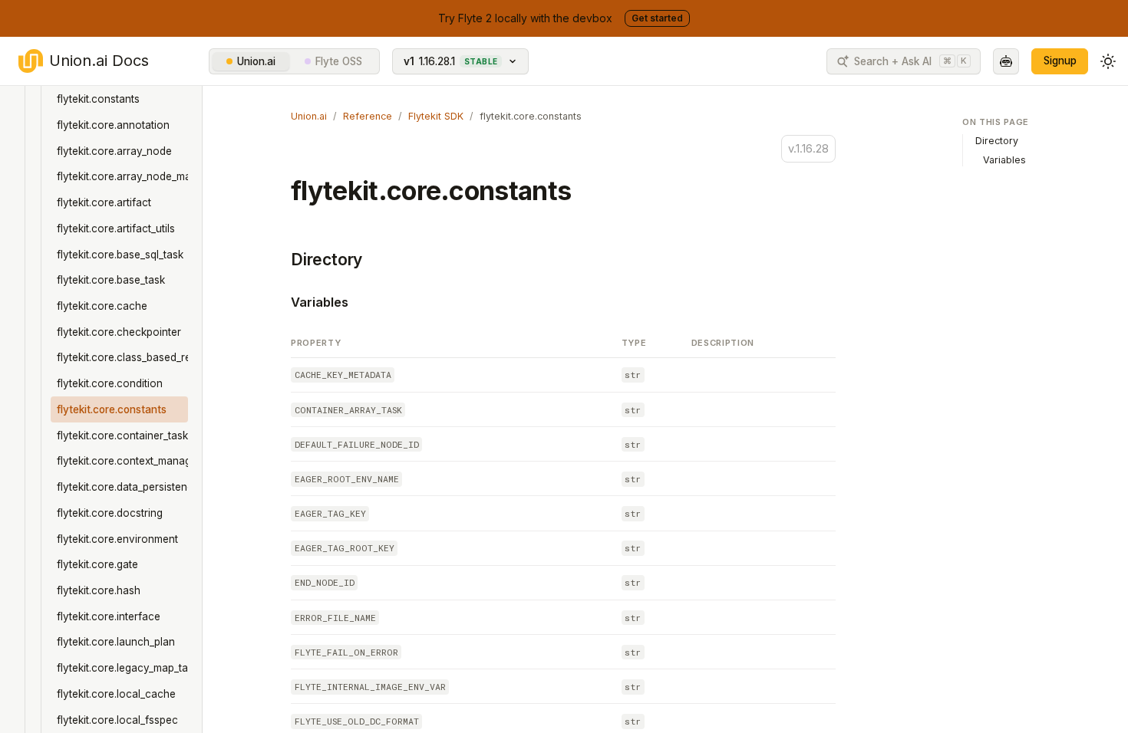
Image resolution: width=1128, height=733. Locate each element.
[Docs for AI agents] (1006, 61)
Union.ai (256, 61)
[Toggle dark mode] (1108, 61)
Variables (319, 302)
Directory (326, 259)
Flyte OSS (338, 61)
